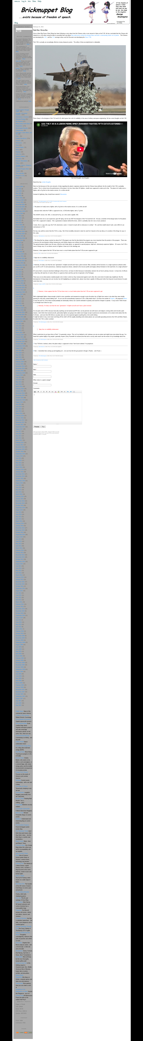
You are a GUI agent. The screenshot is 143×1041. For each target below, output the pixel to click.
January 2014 (19, 525)
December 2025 (20, 204)
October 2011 (19, 586)
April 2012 (18, 573)
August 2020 (19, 348)
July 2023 (18, 269)
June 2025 (19, 218)
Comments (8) (56, 201)
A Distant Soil (19, 863)
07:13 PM (50, 201)
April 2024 (18, 249)
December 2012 (20, 555)
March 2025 (19, 224)
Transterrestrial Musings (22, 735)
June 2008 (19, 676)
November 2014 (20, 503)
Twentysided (19, 983)
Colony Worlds (20, 741)
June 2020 (19, 352)
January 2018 (19, 418)
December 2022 (20, 285)
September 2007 (20, 696)
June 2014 (19, 514)
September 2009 (20, 642)
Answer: (35, 383)
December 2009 (20, 635)
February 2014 (20, 523)
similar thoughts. (46, 182)
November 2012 (20, 557)
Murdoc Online (20, 798)
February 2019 (20, 388)
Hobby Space (19, 711)
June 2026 (19, 191)
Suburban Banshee (21, 918)
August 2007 (19, 698)
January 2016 (19, 471)
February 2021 (20, 334)
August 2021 (19, 321)
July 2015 (18, 485)
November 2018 (20, 395)
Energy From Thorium (22, 772)
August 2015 (19, 483)
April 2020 (18, 357)
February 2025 (20, 227)
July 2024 (18, 242)
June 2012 (19, 568)
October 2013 (19, 532)
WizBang (18, 780)
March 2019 (19, 386)
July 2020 (18, 350)
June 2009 (19, 649)
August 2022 (19, 294)
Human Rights (20, 147)
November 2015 (20, 476)
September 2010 (20, 615)
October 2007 (19, 694)
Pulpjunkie (19, 910)
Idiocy (17, 149)
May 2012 (18, 570)
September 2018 (20, 400)
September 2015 (20, 480)
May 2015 (18, 489)
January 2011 (19, 606)
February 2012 (20, 577)
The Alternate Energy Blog (23, 746)
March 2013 (19, 548)
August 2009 (19, 644)
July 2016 (18, 458)
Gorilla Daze (19, 902)
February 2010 (20, 631)
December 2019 (20, 366)
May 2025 (18, 220)
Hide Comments (37, 360)
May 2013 (18, 543)
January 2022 (19, 310)
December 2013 (20, 528)
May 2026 (18, 193)
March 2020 (19, 359)
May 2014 (18, 516)
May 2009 (18, 651)
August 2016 (19, 456)
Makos (125, 298)
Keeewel (18, 152)
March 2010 (19, 629)
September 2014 (20, 507)
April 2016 (18, 465)
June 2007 (19, 703)
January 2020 (19, 364)
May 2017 (18, 436)
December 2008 (20, 662)
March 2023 (19, 278)
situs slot (18, 61)
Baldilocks (19, 819)
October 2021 (19, 317)
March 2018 (19, 413)
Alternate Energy (20, 119)
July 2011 (18, 593)
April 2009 (18, 653)
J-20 (45, 37)
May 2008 (18, 678)
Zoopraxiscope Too (21, 963)
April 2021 (18, 330)
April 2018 (18, 411)
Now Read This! (20, 884)
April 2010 (18, 626)
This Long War (20, 173)
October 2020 (19, 343)
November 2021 (20, 314)
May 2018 (18, 409)
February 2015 (20, 496)
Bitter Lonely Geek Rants (23, 123)
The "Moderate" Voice (22, 831)
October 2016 (19, 451)
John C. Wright (20, 875)
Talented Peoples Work (22, 169)
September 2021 (20, 319)
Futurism (18, 140)
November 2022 (20, 287)
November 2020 (20, 341)
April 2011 (18, 599)
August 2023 (19, 267)
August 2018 (19, 402)
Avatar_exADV (42, 284)
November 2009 (20, 638)
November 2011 (20, 584)
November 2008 (20, 665)
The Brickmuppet (42, 201)
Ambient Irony (20, 995)
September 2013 (20, 534)
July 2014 (18, 512)
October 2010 (19, 613)
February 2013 (20, 550)
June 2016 (19, 460)
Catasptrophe (20, 130)
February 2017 (20, 442)
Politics (18, 163)
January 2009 (19, 660)
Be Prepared (19, 121)
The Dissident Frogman (22, 825)
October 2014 (19, 505)
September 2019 (20, 373)
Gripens (112, 298)
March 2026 (19, 197)
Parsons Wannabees (21, 161)
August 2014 (19, 510)
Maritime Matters (20, 156)
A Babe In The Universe (22, 715)
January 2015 (19, 498)
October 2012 (19, 559)
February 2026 (20, 200)
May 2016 (18, 462)
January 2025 (19, 229)
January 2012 (19, 579)
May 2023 (18, 274)
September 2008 (20, 669)
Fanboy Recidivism (21, 138)
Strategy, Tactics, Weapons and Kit (23, 166)
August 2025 (19, 213)
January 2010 (19, 633)
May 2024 (18, 247)
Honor (17, 145)
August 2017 (19, 429)
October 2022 (19, 290)
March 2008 (19, 683)
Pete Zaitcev (41, 260)
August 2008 (19, 671)
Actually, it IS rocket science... (21, 114)
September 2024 (20, 238)
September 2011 (20, 588)
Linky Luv (18, 154)
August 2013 (19, 537)
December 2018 (20, 393)
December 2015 (20, 474)
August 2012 (19, 564)
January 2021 (19, 337)
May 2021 (18, 328)
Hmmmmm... (19, 143)
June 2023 (19, 272)
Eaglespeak (19, 804)
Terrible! (18, 171)
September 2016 (20, 453)
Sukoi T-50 (88, 37)
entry (28, 44)
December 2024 (20, 231)
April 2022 (18, 303)
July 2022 (18, 296)
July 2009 (18, 647)
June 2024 (19, 245)
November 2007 (20, 692)
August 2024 (19, 240)
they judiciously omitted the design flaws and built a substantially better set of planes (95, 35)
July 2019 (18, 377)
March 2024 (19, 251)
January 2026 (19, 202)
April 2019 (18, 384)
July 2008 (18, 674)
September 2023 (20, 265)
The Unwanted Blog (21, 723)
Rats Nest (18, 898)
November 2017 (20, 422)
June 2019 (19, 379)
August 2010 (19, 617)
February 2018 (20, 415)
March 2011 (19, 602)
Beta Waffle (19, 957)
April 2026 (18, 195)
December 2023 (20, 258)
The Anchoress (20, 792)
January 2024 (19, 256)
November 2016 (20, 449)
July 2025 (18, 215)
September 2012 (20, 561)
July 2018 (18, 404)
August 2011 (19, 590)
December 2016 (20, 447)
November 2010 (20, 611)
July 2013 (18, 539)
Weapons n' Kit (20, 175)
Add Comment (63, 201)
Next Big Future (20, 752)
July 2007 (18, 701)
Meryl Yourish (19, 841)
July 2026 (18, 189)
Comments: (36, 388)
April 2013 (18, 546)
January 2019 (19, 391)
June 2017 (19, 433)
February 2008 (20, 685)
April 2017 (18, 438)
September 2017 (20, 427)
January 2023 (19, 283)
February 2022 (20, 308)
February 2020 (20, 361)
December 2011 (20, 581)
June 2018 (19, 406)
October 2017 (19, 424)
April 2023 (18, 276)
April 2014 (18, 519)
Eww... (17, 136)
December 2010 (20, 608)
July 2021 (18, 323)
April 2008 (18, 680)
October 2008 (19, 667)
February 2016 (20, 469)
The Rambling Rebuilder (22, 892)
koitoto (18, 68)
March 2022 (19, 305)
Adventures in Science (22, 117)
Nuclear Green (20, 758)
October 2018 (19, 397)
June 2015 (19, 487)
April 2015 (18, 492)
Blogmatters (19, 126)
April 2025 (18, 222)
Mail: (35, 369)
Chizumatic (19, 942)
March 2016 (19, 467)
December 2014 (20, 501)
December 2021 (20, 312)
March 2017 (19, 440)
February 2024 (20, 254)
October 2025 (19, 209)
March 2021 (19, 332)
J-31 (53, 37)
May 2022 (18, 301)
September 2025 (20, 211)
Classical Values (20, 845)
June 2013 (19, 541)
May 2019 (18, 382)
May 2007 (18, 705)
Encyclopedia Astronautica (23, 719)
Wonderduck (41, 236)
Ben (40, 253)
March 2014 (19, 521)
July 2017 (18, 431)
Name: (35, 364)
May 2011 (18, 597)
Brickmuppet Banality (22, 128)
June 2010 (19, 622)
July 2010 (18, 620)
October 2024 (19, 236)
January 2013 (19, 552)
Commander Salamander (23, 808)
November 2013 (20, 530)
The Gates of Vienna (21, 786)
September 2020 (20, 346)
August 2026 (19, 186)
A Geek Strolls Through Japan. (22, 110)
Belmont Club (19, 813)
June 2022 (19, 299)
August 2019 (19, 375)
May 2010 (18, 624)
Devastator (63, 194)
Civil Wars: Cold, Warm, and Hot (24, 133)
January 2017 (19, 445)
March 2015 (19, 494)
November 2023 (20, 260)
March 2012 (19, 575)
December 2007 (20, 689)
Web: (34, 374)
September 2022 (20, 292)
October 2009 (19, 640)
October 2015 (19, 478)
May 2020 (18, 355)
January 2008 (19, 687)
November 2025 (20, 206)
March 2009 (19, 656)
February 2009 (20, 658)
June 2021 (19, 325)
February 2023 (20, 281)
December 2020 (20, 339)
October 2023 (19, 263)
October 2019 (19, 370)
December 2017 (20, 420)
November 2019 (20, 368)
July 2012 (18, 566)
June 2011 (18, 595)
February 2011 (20, 604)
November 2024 (20, 233)
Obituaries (18, 158)
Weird (17, 178)
